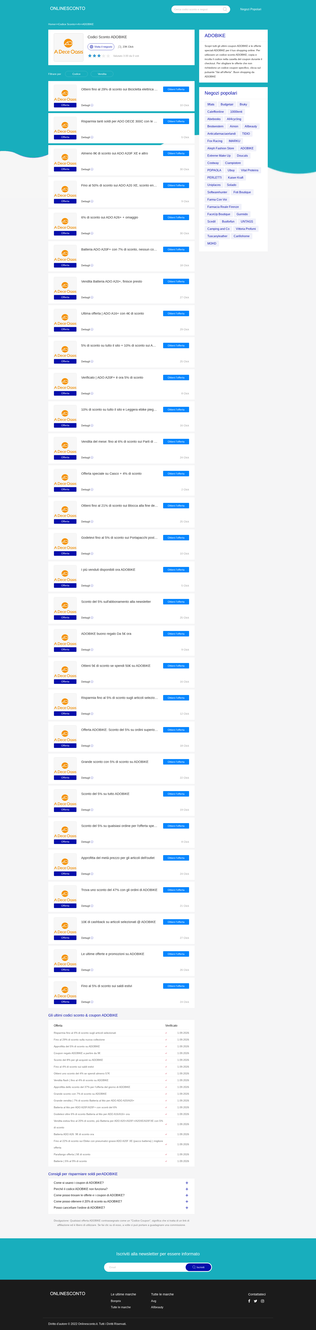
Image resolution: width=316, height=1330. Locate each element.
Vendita (102, 73)
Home (51, 24)
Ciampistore (233, 162)
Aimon (234, 126)
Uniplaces (214, 184)
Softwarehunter (217, 192)
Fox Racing (214, 140)
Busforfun (228, 221)
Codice (76, 73)
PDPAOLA (214, 170)
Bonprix (116, 1301)
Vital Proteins (249, 170)
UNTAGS (247, 221)
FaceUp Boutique (218, 214)
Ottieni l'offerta (176, 89)
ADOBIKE (88, 24)
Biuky (243, 104)
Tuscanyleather (217, 236)
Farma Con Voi (217, 199)
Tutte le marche (121, 1307)
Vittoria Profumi (246, 228)
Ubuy (231, 170)
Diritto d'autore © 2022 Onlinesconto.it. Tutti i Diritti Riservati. (87, 1323)
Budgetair (227, 104)
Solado (231, 184)
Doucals (242, 155)
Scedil (211, 221)
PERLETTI (214, 177)
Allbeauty (251, 126)
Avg (153, 1301)
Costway (213, 162)
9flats (210, 104)
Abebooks (214, 118)
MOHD (211, 243)
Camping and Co (218, 228)
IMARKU (234, 140)
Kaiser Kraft (235, 177)
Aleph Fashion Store (220, 148)
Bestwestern (215, 126)
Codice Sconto (66, 24)
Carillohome (242, 236)
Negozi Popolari (250, 9)
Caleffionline (215, 111)
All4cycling (234, 118)
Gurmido (242, 214)
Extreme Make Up (219, 155)
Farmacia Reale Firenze (223, 206)
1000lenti (236, 111)
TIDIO (246, 133)
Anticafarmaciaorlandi (221, 133)
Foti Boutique (242, 192)
